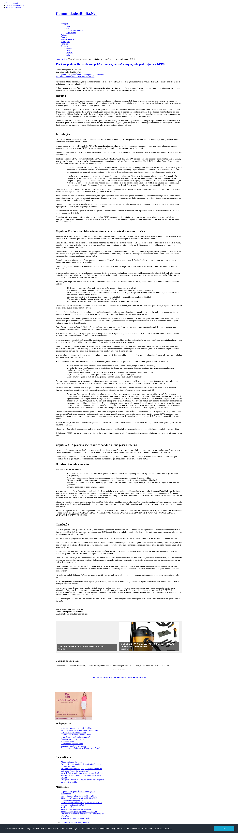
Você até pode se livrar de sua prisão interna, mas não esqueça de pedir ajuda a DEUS (110, 64)
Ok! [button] (224, 829)
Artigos (64, 59)
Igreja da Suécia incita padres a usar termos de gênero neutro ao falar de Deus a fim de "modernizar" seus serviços (82, 775)
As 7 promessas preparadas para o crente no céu (79, 730)
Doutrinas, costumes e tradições (73, 739)
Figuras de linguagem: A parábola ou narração (79, 811)
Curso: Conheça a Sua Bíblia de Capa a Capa (78, 796)
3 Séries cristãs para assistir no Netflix (75, 818)
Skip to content (12, 3)
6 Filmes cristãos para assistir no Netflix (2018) (79, 798)
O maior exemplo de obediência (73, 732)
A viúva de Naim (67, 741)
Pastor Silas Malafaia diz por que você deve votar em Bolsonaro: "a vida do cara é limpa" (81, 770)
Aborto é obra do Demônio (71, 762)
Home (58, 59)
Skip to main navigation (15, 5)
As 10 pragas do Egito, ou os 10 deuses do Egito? (80, 748)
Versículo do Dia (67, 807)
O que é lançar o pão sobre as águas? (75, 737)
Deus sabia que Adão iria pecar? (73, 746)
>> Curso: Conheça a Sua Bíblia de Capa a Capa (75, 77)
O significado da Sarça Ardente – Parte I (76, 735)
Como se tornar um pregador (72, 800)
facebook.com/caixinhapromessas (76, 822)
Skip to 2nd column (13, 7)
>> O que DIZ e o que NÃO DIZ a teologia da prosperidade (80, 74)
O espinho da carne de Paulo (72, 744)
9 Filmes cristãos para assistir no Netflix (76, 809)
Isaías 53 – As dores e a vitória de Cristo (76, 728)
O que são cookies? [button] (163, 828)
